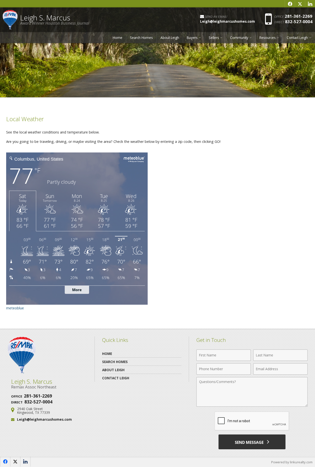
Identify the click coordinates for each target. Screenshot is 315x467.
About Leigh (169, 37)
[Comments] (252, 405)
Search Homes (141, 37)
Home (117, 37)
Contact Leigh (115, 378)
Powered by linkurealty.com (292, 462)
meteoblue (15, 308)
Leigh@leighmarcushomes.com (44, 419)
